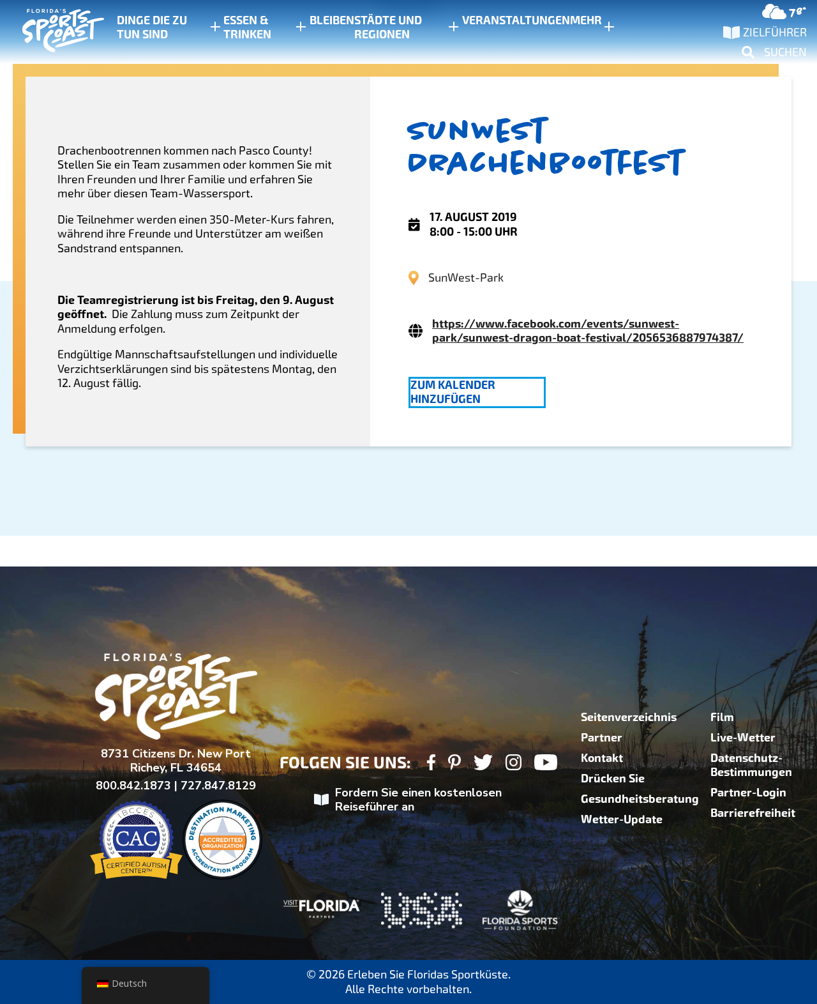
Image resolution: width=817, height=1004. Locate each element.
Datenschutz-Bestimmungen (751, 765)
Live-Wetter (743, 738)
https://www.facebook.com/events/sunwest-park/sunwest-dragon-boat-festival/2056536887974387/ (588, 331)
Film (722, 717)
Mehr (586, 20)
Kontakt (602, 758)
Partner (601, 738)
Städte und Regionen (388, 27)
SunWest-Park (466, 277)
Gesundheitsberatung (640, 799)
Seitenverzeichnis (629, 717)
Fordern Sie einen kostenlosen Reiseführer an (418, 800)
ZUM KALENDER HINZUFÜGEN (452, 392)
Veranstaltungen (516, 20)
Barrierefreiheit (752, 813)
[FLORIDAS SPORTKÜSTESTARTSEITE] (51, 32)
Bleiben (332, 20)
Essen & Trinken (247, 27)
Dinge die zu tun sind (152, 27)
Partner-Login (748, 793)
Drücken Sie (613, 779)
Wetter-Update (622, 819)
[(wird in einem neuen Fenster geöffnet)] (431, 764)
